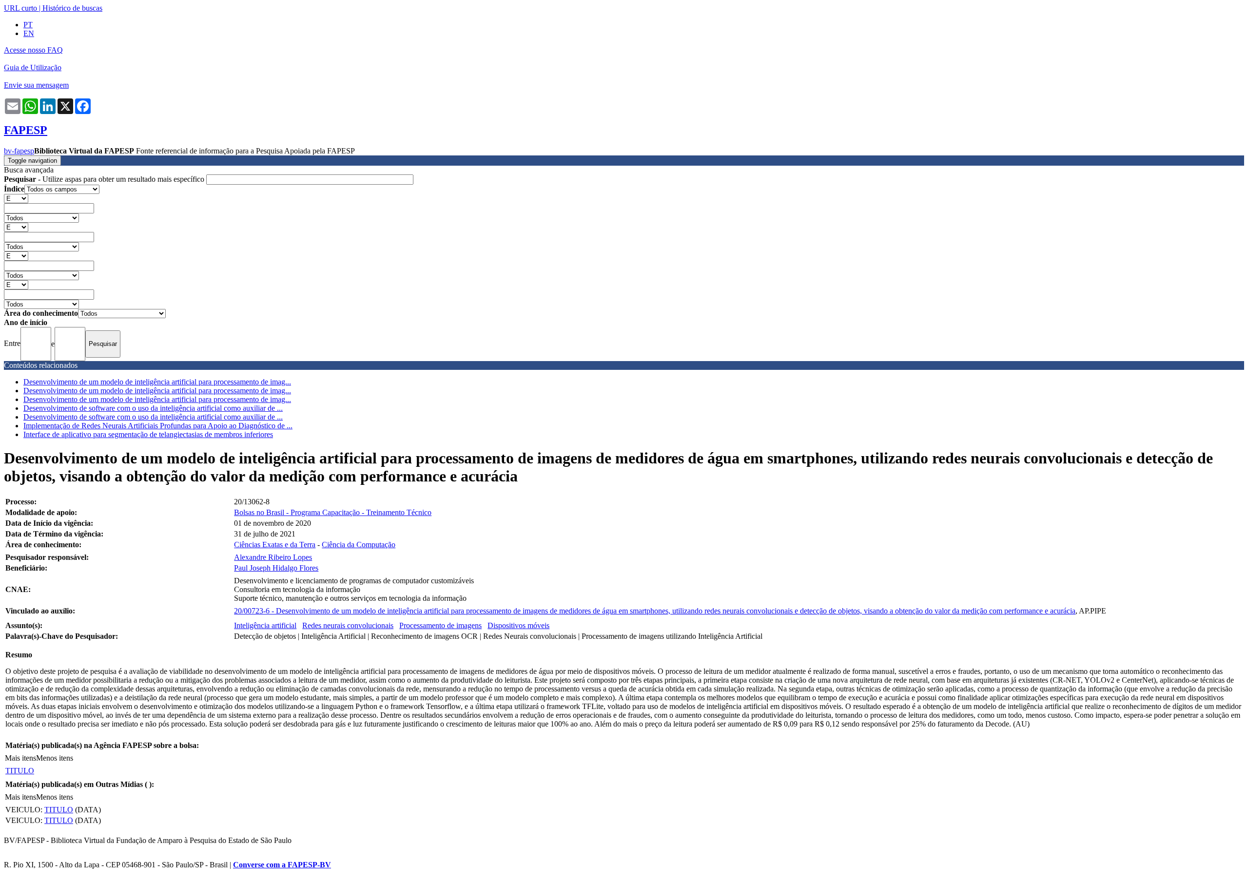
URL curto (20, 8)
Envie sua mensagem (36, 85)
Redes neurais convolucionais (347, 625)
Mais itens (20, 758)
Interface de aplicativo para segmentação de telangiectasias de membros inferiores (148, 434)
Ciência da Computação (358, 544)
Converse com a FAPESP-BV (282, 865)
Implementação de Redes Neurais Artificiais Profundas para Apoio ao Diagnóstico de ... (157, 425)
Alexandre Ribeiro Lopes (273, 557)
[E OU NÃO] (16, 198)
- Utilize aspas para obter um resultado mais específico (105, 179)
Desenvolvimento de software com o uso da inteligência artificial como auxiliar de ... (153, 408)
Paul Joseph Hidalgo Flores (276, 568)
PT (28, 24)
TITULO (19, 770)
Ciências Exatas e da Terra (274, 544)
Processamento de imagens (440, 625)
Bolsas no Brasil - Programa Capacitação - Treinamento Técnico (332, 512)
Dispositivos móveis (518, 625)
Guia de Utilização (32, 67)
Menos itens (54, 758)
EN (28, 33)
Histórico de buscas (72, 8)
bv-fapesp (19, 151)
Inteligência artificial (265, 625)
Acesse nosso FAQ (33, 50)
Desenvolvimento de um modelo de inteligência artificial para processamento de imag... (157, 382)
